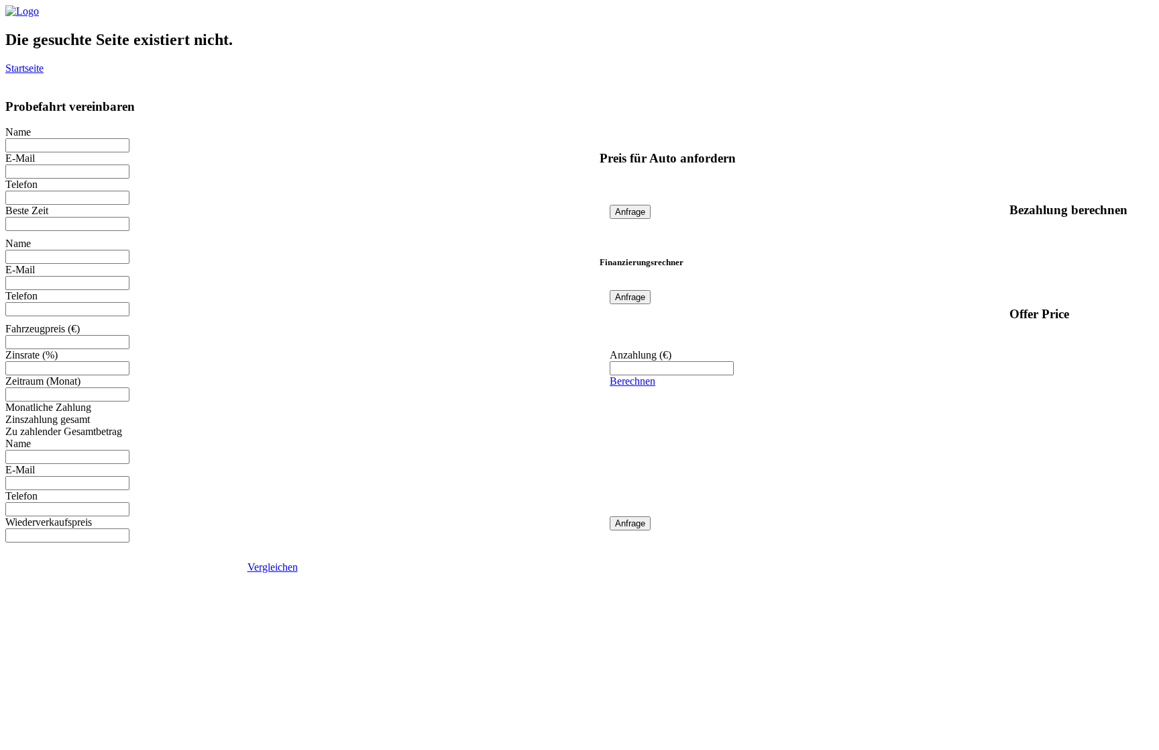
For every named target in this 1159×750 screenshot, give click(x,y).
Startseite (24, 68)
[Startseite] (22, 11)
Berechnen (632, 381)
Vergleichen (272, 567)
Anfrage (630, 212)
